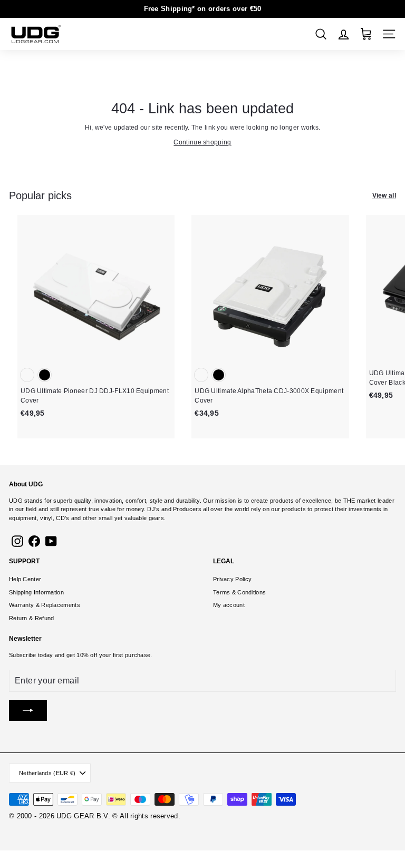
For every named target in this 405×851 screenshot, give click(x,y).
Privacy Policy (232, 579)
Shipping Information (36, 592)
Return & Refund (31, 618)
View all (384, 195)
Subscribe (22, 655)
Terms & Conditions (239, 592)
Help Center (25, 579)
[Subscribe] (28, 710)
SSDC (49, 829)
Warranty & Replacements (44, 605)
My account (229, 605)
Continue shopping (202, 142)
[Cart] (366, 34)
